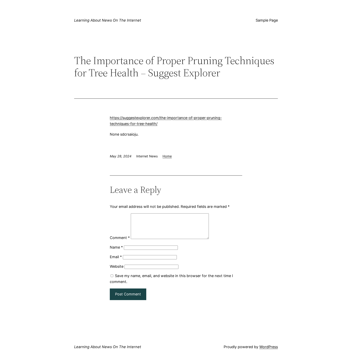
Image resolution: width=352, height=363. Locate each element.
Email (116, 257)
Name (116, 247)
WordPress (268, 347)
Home (167, 156)
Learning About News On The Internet (107, 20)
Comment (120, 238)
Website (116, 266)
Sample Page (267, 20)
